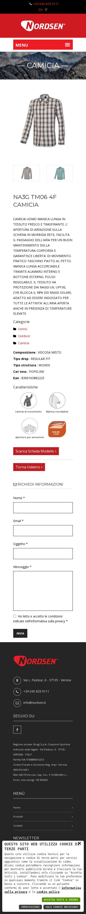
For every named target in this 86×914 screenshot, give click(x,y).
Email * (18, 521)
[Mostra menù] (67, 45)
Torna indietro (28, 467)
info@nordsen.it (34, 702)
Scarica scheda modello (35, 451)
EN (40, 10)
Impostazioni (30, 907)
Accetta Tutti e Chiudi (61, 899)
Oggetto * (20, 544)
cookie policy (48, 891)
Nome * (19, 498)
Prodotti (18, 816)
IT (46, 10)
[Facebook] (17, 730)
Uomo (22, 329)
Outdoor (24, 336)
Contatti (17, 825)
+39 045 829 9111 (46, 4)
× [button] (80, 843)
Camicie (23, 343)
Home (17, 807)
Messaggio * (22, 567)
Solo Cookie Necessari (62, 907)
